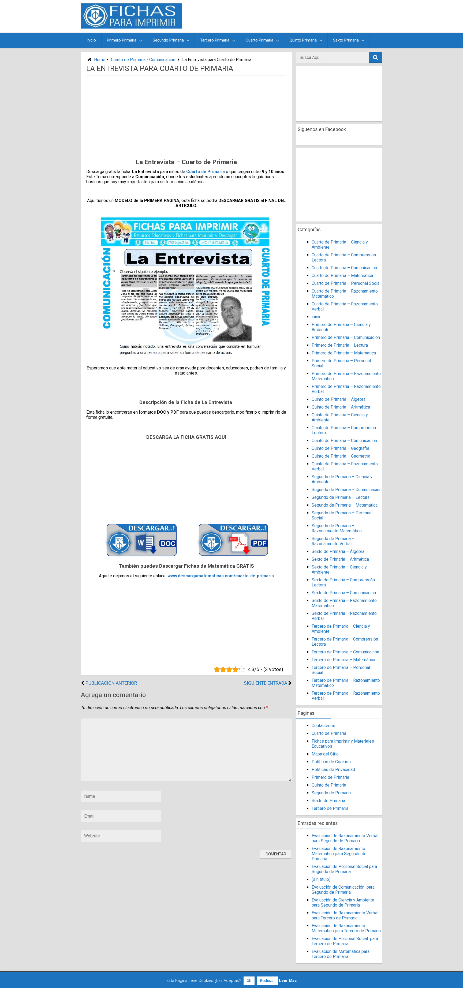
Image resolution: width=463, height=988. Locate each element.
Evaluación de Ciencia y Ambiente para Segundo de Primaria (343, 902)
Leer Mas (288, 980)
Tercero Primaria (214, 40)
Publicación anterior (111, 683)
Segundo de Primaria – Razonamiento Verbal (333, 541)
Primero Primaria (121, 40)
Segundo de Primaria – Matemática (345, 505)
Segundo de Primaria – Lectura (340, 497)
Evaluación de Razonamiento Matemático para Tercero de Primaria (346, 928)
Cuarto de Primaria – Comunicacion (344, 267)
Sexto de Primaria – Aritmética (340, 559)
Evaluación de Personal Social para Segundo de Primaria (344, 869)
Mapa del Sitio (325, 754)
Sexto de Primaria (328, 800)
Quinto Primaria (303, 40)
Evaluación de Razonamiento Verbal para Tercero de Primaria (345, 915)
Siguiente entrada (265, 683)
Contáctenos (323, 725)
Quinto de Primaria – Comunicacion (344, 440)
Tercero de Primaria (330, 808)
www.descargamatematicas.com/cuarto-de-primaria (220, 575)
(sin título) (321, 879)
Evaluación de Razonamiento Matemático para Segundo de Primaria (339, 853)
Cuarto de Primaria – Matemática (342, 275)
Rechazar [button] (267, 981)
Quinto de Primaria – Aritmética (341, 407)
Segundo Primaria (168, 40)
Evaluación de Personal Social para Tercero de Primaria (345, 941)
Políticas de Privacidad (333, 769)
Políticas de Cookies (331, 761)
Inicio (91, 40)
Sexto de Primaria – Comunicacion (344, 592)
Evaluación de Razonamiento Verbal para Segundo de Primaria (345, 838)
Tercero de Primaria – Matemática (343, 659)
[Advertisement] (282, 16)
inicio (317, 316)
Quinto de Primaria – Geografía (340, 448)
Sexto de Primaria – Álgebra (338, 551)
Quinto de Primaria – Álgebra (338, 399)
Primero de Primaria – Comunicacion (346, 337)
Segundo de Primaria (331, 792)
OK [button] (249, 981)
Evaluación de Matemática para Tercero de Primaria (340, 954)
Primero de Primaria (330, 777)
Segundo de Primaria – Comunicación (347, 489)
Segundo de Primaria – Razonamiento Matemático (337, 528)
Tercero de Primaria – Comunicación (345, 651)
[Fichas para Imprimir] (131, 27)
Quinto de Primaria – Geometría (341, 456)
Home (99, 59)
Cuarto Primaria (259, 40)
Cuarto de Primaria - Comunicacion (143, 59)
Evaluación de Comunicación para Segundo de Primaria (343, 890)
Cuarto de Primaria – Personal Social (346, 283)
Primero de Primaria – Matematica (344, 352)
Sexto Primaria (346, 40)
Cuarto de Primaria (205, 171)
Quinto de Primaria (329, 785)
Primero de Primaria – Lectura (340, 345)
